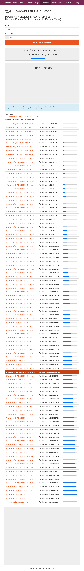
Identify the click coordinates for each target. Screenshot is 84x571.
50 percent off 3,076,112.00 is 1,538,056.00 (20, 311)
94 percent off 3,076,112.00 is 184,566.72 (19, 479)
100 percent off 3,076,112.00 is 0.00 (17, 502)
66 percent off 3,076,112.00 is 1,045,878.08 (20, 372)
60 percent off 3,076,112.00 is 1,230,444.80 (20, 349)
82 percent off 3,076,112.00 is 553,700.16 (19, 433)
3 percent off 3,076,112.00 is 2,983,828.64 (19, 131)
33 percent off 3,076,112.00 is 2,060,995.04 (20, 246)
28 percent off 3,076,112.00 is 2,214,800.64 (20, 227)
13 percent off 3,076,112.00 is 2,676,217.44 (20, 170)
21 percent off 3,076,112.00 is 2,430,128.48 (20, 200)
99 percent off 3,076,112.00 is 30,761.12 (19, 498)
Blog (77, 3)
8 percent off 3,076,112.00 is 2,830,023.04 (19, 150)
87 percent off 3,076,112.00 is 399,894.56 (19, 452)
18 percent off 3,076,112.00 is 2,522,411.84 (20, 189)
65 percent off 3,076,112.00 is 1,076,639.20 (20, 368)
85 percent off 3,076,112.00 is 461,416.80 (19, 445)
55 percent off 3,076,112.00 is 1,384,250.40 (20, 330)
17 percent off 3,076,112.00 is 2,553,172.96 (20, 185)
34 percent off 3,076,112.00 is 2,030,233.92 (20, 250)
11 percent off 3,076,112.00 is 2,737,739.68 (20, 162)
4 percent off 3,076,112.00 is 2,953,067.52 (19, 135)
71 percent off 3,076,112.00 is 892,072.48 (19, 391)
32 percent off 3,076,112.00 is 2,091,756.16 (20, 242)
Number (8, 26)
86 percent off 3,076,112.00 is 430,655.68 (19, 448)
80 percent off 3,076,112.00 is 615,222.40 (19, 426)
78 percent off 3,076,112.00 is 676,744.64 (19, 418)
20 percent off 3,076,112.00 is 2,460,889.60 (20, 196)
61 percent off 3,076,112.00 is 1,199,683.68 (20, 353)
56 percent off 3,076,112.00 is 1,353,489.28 (20, 334)
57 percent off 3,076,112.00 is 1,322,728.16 (20, 338)
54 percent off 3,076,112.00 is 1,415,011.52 (20, 326)
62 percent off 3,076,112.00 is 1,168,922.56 (20, 357)
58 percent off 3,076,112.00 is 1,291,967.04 (20, 341)
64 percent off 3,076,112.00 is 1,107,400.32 (20, 364)
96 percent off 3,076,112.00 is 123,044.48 (19, 487)
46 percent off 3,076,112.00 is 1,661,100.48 (20, 296)
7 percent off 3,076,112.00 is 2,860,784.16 (19, 147)
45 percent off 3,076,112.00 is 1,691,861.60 (20, 292)
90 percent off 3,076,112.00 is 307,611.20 (19, 464)
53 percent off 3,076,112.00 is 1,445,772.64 (20, 322)
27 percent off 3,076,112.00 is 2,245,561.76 (20, 223)
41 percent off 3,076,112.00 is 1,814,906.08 (20, 277)
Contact (69, 3)
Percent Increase (57, 3)
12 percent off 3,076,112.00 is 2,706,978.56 (20, 166)
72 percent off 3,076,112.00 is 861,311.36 (19, 395)
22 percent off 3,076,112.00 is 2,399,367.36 (20, 204)
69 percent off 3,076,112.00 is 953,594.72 (19, 383)
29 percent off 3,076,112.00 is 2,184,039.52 (20, 231)
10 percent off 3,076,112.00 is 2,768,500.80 (20, 158)
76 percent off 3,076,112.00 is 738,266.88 (19, 410)
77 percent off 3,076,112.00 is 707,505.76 (19, 414)
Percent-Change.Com (14, 2)
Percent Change (33, 3)
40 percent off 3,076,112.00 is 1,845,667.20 (20, 273)
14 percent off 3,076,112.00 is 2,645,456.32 (20, 173)
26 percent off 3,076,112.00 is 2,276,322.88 (20, 219)
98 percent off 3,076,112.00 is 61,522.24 (19, 494)
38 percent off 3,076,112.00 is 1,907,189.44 (20, 265)
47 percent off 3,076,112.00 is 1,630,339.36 (20, 299)
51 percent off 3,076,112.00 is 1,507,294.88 (20, 315)
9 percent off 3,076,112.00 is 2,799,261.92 (19, 154)
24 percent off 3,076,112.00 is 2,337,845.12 (20, 212)
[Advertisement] (42, 88)
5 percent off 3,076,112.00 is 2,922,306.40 (19, 139)
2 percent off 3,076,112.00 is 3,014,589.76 (19, 128)
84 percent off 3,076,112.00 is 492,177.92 (19, 441)
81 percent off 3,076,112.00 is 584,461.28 (19, 429)
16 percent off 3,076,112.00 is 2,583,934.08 (20, 181)
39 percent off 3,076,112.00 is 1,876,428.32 (20, 269)
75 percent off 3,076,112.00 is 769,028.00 (19, 406)
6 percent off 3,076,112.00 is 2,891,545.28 (19, 143)
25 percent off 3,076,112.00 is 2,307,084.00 (20, 215)
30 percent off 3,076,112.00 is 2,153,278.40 (20, 235)
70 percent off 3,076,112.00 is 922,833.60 (19, 387)
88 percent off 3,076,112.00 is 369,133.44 (19, 456)
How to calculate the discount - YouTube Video (24, 117)
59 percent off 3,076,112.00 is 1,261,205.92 (20, 345)
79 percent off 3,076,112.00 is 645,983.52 (19, 422)
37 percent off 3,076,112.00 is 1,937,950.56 (20, 261)
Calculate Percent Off (42, 42)
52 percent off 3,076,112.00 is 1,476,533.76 (20, 319)
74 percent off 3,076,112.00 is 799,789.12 (19, 403)
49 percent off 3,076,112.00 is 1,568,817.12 (20, 307)
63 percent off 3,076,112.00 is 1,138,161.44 (20, 361)
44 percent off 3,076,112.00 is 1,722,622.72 (20, 288)
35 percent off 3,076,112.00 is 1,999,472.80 (20, 254)
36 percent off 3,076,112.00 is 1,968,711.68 (20, 257)
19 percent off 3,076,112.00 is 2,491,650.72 (20, 193)
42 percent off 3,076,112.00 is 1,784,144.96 (20, 280)
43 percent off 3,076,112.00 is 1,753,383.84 (20, 284)
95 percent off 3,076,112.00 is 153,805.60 (19, 483)
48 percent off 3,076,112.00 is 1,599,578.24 (20, 303)
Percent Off (45, 3)
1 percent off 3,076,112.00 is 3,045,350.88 (19, 124)
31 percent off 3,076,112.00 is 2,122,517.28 (20, 238)
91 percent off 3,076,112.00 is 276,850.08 (19, 468)
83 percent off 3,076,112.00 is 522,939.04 (19, 437)
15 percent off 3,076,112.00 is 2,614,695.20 (20, 177)
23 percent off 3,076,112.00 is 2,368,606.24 (20, 208)
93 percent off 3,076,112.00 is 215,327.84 (19, 475)
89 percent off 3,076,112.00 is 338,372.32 (19, 460)
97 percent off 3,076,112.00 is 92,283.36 (19, 490)
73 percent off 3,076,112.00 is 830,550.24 (19, 399)
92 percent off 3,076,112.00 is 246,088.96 (19, 471)
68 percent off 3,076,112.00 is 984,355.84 (19, 380)
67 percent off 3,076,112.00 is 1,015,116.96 (20, 376)
